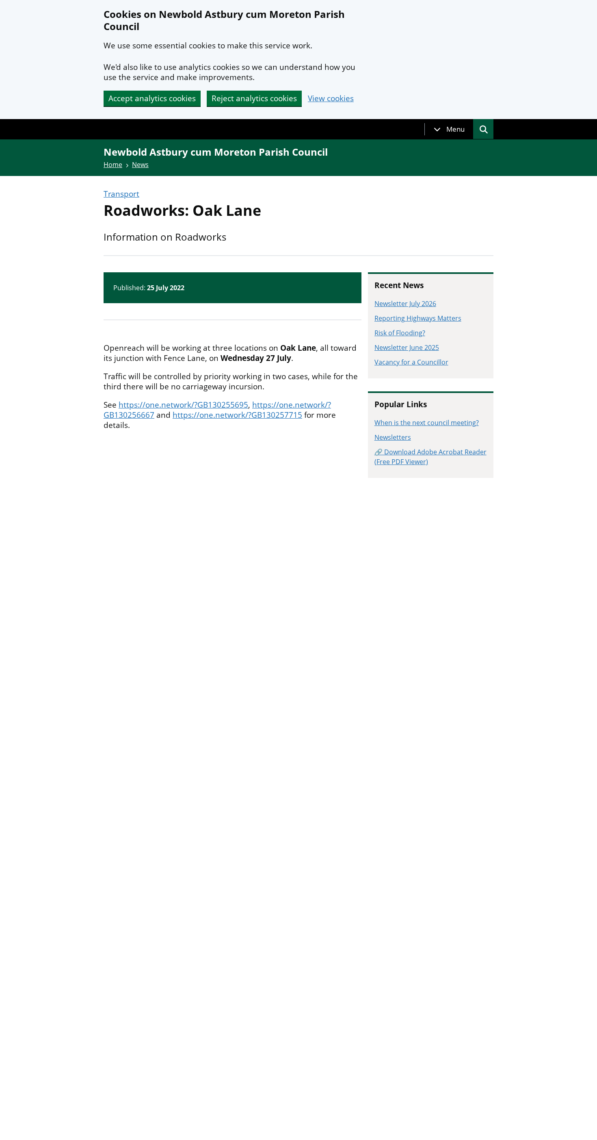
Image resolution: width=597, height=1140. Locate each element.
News (140, 164)
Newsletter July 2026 (405, 303)
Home (113, 164)
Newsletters (392, 437)
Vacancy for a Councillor (411, 362)
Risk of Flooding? (399, 332)
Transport (121, 194)
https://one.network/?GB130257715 (237, 415)
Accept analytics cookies (152, 98)
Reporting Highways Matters (417, 318)
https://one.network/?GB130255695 (183, 405)
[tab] (449, 129)
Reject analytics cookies (254, 98)
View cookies (331, 98)
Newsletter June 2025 (406, 347)
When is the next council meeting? (426, 422)
